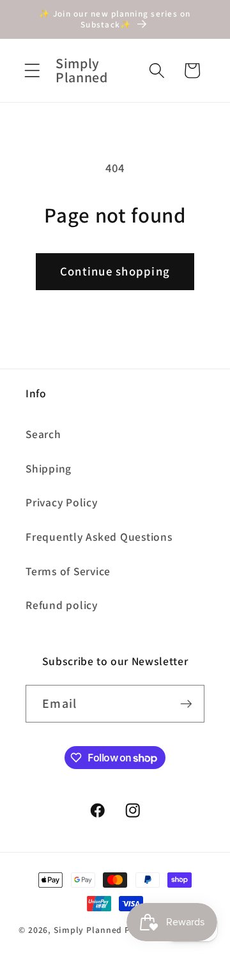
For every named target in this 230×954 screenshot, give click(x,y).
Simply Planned (88, 930)
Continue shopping (115, 271)
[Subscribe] (186, 703)
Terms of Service (68, 571)
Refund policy (62, 605)
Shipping (49, 468)
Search (43, 434)
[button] (32, 70)
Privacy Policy (62, 502)
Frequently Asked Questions (99, 536)
